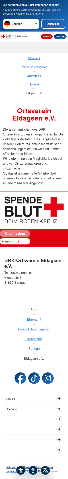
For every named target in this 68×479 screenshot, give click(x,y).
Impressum (12, 471)
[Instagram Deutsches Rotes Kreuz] (48, 378)
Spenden (47, 36)
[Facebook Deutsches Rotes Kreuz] (20, 378)
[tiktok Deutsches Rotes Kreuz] (34, 378)
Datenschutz (13, 467)
